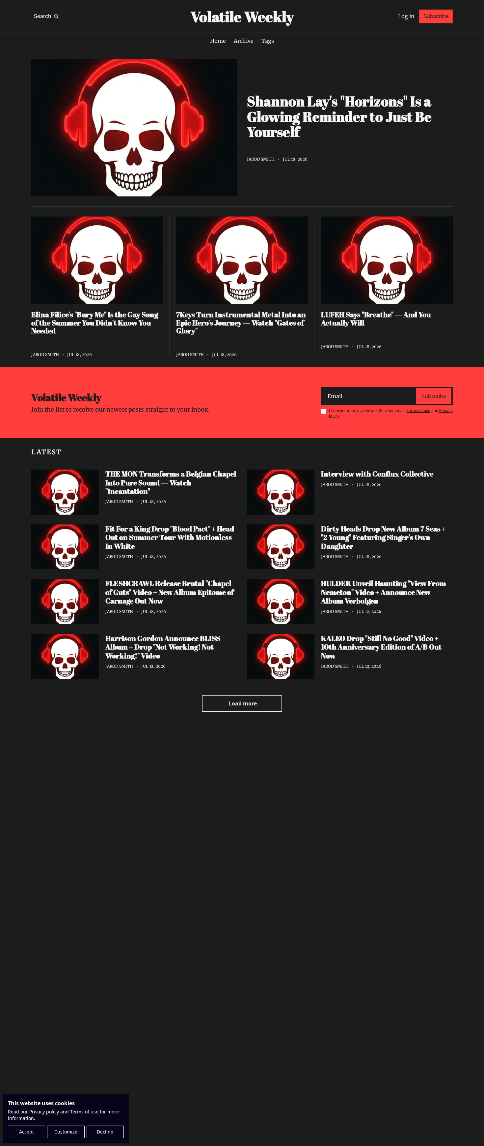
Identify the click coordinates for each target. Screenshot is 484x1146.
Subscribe (433, 396)
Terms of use (84, 1111)
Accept (26, 1132)
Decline (105, 1132)
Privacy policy (44, 1111)
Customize (65, 1132)
